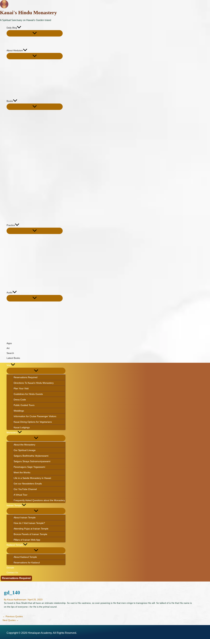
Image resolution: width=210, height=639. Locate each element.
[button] (19, 27)
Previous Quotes (13, 616)
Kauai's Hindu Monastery (28, 12)
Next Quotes (11, 620)
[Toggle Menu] (35, 33)
